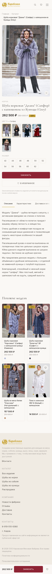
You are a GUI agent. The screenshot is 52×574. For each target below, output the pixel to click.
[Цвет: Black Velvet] (16, 130)
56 (13, 166)
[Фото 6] (31, 93)
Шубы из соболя (10, 481)
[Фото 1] (18, 93)
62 (35, 166)
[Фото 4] (26, 93)
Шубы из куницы (10, 485)
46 (20, 161)
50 (35, 161)
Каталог (15, 14)
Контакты (7, 514)
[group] (26, 61)
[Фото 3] (23, 93)
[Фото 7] (34, 93)
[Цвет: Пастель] (6, 145)
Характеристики (24, 203)
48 (28, 161)
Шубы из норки (10, 477)
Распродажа (8, 489)
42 (5, 161)
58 (20, 166)
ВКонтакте (6, 461)
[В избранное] (47, 569)
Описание (8, 203)
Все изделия (8, 473)
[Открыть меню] (47, 5)
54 (5, 166)
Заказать (26, 175)
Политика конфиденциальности (16, 556)
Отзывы (6, 506)
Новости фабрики (11, 502)
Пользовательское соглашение (16, 561)
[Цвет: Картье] (36, 130)
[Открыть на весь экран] (46, 93)
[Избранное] (41, 5)
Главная (5, 14)
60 (28, 166)
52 (43, 161)
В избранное (27, 183)
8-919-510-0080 (10, 526)
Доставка (7, 510)
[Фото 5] (29, 93)
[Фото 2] (21, 93)
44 (13, 161)
